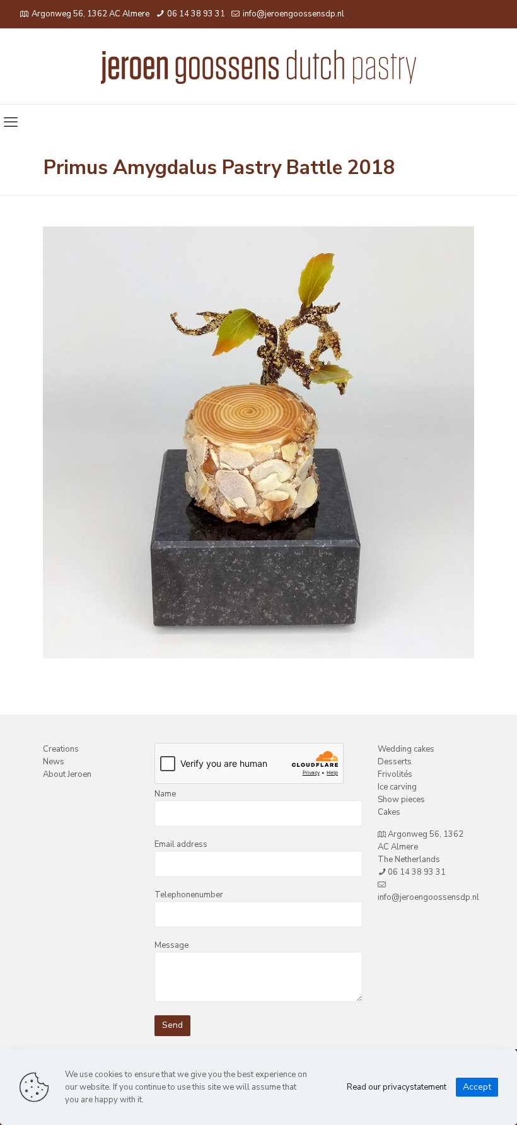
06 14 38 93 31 (195, 14)
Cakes (389, 812)
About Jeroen (67, 774)
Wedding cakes (406, 749)
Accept (477, 1087)
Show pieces (401, 799)
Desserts (395, 761)
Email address (180, 844)
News (53, 761)
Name (165, 794)
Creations (61, 749)
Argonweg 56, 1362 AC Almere (90, 14)
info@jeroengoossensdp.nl (292, 14)
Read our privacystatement (396, 1087)
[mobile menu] (10, 122)
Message (171, 945)
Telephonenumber (188, 895)
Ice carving (397, 787)
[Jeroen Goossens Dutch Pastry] (258, 66)
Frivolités (395, 774)
